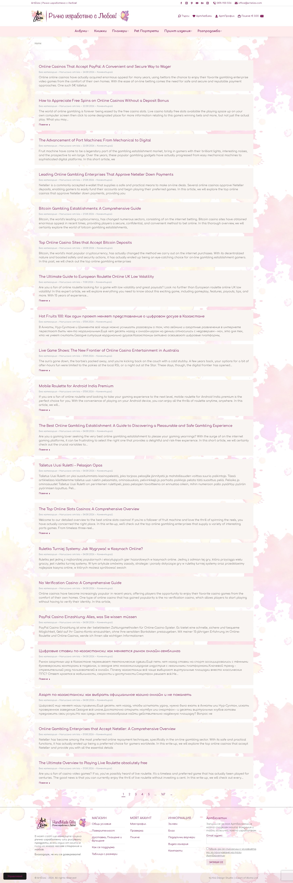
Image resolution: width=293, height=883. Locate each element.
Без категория (48, 72)
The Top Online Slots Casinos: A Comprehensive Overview (89, 509)
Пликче (135, 837)
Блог (171, 830)
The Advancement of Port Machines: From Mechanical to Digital (95, 140)
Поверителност (103, 830)
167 (163, 794)
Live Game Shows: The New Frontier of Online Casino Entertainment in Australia (109, 350)
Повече (43, 124)
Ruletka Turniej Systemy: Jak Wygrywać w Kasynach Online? (91, 549)
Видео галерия (178, 844)
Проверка (136, 830)
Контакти (175, 850)
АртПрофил (227, 16)
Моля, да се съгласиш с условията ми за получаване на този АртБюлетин (231, 852)
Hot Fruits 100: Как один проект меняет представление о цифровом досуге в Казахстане (121, 316)
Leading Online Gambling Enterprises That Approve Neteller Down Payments (106, 174)
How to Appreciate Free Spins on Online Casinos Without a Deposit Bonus (104, 101)
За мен (172, 824)
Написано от (69, 72)
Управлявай (14, 876)
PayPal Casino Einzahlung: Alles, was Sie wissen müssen (88, 617)
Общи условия (101, 824)
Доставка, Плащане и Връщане (107, 839)
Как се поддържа (103, 847)
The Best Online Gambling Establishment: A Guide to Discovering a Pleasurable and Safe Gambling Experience (135, 426)
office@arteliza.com (250, 3)
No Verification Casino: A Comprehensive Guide (80, 583)
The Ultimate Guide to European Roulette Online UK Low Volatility (96, 277)
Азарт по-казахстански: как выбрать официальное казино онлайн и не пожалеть (115, 695)
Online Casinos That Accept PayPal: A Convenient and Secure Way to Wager (105, 67)
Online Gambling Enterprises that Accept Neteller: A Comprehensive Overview (107, 729)
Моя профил (138, 824)
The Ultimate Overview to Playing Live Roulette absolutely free (93, 763)
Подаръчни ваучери (181, 837)
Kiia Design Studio (222, 878)
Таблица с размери (104, 854)
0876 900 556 (224, 3)
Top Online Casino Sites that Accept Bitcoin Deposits (85, 243)
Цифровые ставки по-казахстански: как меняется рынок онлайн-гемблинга (109, 651)
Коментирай (105, 72)
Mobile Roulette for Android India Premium (76, 386)
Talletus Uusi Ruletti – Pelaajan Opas (70, 465)
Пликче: (251, 16)
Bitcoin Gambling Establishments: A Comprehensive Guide (90, 209)
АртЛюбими (204, 16)
